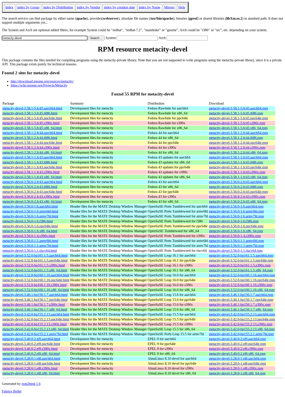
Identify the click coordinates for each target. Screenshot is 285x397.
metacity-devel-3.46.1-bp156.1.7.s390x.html (33, 304)
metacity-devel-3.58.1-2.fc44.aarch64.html (32, 133)
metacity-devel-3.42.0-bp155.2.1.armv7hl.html (35, 334)
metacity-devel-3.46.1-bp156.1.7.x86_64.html (34, 309)
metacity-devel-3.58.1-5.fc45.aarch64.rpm (238, 108)
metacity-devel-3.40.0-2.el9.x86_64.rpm (237, 354)
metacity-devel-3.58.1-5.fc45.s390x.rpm (237, 123)
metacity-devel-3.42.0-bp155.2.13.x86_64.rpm (242, 329)
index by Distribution (58, 7)
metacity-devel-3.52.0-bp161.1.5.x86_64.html (34, 270)
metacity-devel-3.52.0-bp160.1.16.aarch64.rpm (242, 275)
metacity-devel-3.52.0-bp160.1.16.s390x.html (34, 285)
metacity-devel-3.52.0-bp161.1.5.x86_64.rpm (241, 270)
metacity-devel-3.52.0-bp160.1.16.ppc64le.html (35, 280)
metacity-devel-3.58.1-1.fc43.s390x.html (30, 172)
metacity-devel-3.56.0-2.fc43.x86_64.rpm (238, 201)
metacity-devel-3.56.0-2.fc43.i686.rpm (236, 187)
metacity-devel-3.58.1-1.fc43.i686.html (29, 162)
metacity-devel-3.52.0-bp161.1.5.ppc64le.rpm (241, 260)
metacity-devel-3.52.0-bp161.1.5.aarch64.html (34, 255)
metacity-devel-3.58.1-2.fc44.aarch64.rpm (238, 133)
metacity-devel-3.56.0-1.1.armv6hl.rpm (236, 241)
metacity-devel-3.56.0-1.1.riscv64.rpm (236, 250)
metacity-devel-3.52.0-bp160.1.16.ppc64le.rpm (242, 280)
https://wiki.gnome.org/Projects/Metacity (39, 85)
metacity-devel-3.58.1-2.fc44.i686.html (29, 138)
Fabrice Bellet (11, 391)
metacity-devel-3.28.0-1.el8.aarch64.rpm (237, 358)
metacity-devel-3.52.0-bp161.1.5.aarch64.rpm (241, 255)
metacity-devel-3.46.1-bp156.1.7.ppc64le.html (34, 300)
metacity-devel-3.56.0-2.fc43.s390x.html (30, 196)
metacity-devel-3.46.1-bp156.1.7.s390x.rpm (240, 304)
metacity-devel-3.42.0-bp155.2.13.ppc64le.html (35, 319)
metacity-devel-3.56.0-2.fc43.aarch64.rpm (238, 182)
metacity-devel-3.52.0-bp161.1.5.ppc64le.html (34, 260)
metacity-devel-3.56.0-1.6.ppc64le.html (30, 226)
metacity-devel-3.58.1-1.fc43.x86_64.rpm (238, 177)
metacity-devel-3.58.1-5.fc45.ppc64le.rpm (238, 118)
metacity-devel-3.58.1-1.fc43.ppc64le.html (32, 167)
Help (181, 7)
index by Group (28, 7)
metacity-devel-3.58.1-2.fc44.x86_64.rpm (238, 152)
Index (9, 7)
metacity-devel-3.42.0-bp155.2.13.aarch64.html (35, 314)
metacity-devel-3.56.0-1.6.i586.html (27, 221)
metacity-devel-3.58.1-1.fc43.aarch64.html (32, 157)
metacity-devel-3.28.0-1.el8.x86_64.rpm (237, 373)
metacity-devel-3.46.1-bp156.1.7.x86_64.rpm (241, 309)
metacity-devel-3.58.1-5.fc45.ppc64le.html (32, 118)
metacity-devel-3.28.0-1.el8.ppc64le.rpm (237, 363)
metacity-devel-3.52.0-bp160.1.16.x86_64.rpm (242, 290)
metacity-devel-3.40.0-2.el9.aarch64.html (31, 339)
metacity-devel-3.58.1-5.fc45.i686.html (29, 113)
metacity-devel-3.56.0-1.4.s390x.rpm (235, 236)
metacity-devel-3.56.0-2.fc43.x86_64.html (32, 201)
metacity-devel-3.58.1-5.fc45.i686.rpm (236, 113)
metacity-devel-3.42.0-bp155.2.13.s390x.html (34, 324)
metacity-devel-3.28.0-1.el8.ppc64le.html (31, 363)
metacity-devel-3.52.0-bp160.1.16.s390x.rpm (240, 285)
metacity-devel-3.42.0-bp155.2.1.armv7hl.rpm (241, 334)
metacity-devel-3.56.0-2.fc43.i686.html (29, 187)
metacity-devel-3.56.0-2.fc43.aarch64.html (32, 182)
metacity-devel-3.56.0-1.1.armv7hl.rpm (236, 246)
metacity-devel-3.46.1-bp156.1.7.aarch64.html (34, 295)
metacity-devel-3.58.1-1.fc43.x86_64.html (32, 177)
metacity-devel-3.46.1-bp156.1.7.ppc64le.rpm (241, 300)
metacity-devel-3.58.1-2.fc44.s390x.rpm (237, 147)
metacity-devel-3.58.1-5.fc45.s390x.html (30, 123)
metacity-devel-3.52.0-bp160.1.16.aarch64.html (35, 275)
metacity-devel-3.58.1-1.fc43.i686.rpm (236, 162)
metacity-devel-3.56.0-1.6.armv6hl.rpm (236, 211)
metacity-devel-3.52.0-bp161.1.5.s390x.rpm (240, 265)
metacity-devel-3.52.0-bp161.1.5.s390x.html (33, 265)
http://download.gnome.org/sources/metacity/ (42, 81)
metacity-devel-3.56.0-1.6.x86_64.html (29, 231)
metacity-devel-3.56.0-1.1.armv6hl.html (30, 241)
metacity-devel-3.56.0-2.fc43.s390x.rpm (237, 196)
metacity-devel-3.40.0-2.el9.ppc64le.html (31, 344)
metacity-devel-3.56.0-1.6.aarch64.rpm (236, 206)
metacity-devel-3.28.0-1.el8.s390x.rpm (236, 368)
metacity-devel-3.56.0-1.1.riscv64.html (29, 250)
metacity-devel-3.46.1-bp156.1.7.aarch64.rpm (241, 295)
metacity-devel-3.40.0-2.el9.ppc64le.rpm (237, 344)
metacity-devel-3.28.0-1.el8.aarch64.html (31, 358)
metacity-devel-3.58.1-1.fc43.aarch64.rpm (238, 157)
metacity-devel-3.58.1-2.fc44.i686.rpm (236, 138)
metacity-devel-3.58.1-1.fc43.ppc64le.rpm (238, 167)
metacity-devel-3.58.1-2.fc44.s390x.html (30, 147)
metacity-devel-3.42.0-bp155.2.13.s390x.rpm (240, 324)
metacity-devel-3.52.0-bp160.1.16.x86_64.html (35, 290)
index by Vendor (88, 7)
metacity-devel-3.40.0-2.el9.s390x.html (29, 349)
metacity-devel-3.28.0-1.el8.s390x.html (29, 368)
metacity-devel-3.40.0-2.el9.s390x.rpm (236, 349)
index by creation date (119, 7)
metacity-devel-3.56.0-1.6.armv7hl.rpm (236, 216)
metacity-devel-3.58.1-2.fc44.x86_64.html (32, 152)
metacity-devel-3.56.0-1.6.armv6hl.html (30, 211)
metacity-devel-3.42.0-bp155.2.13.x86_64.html (35, 329)
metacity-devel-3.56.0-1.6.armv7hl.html (30, 216)
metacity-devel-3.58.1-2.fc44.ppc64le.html (32, 143)
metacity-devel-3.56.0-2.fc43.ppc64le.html (32, 192)
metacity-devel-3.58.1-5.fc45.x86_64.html (32, 128)
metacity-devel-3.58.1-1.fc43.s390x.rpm (237, 172)
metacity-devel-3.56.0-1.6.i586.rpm (234, 221)
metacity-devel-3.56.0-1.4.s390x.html (28, 236)
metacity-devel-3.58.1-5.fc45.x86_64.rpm (238, 128)
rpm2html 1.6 (31, 384)
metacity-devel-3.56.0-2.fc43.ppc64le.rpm (238, 192)
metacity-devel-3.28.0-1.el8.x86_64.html (31, 373)
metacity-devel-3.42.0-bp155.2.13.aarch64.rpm (242, 314)
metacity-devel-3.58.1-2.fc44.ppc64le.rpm (238, 143)
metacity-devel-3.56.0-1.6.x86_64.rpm (236, 231)
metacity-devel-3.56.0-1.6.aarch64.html (30, 206)
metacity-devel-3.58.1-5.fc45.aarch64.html (32, 108)
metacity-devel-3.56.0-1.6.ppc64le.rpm (236, 226)
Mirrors (169, 7)
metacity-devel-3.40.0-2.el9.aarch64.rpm (237, 339)
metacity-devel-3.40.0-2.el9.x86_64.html (31, 354)
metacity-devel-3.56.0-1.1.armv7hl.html (30, 246)
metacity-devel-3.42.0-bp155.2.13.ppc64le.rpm (242, 319)
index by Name (149, 7)
